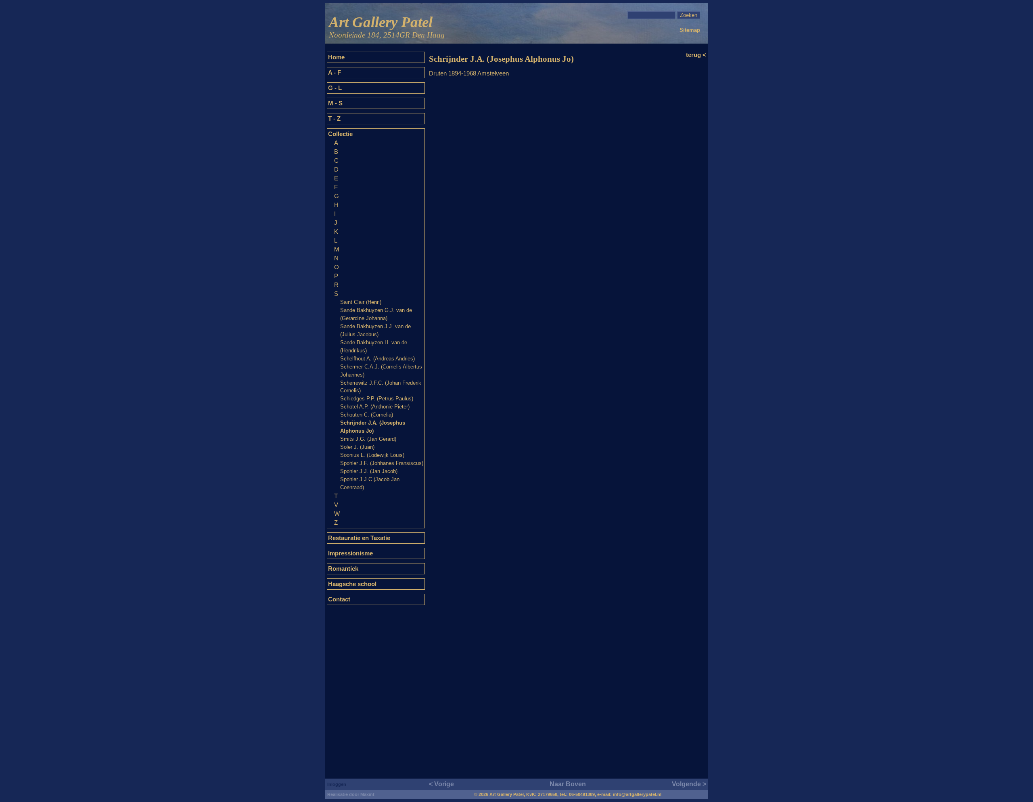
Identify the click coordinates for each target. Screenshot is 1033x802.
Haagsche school (352, 584)
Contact (339, 599)
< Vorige (441, 784)
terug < (696, 55)
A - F (334, 72)
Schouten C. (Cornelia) (366, 415)
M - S (335, 103)
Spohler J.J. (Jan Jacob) (368, 471)
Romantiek (343, 568)
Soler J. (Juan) (357, 447)
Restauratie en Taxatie (359, 538)
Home (336, 57)
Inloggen (336, 784)
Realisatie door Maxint (350, 794)
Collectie (340, 134)
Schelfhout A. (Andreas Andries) (377, 359)
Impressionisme (350, 553)
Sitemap (690, 30)
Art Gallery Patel (387, 26)
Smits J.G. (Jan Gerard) (368, 439)
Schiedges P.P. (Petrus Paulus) (376, 399)
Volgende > (689, 784)
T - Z (334, 118)
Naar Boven (568, 784)
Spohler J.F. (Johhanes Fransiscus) (381, 463)
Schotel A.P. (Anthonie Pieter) (375, 407)
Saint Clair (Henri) (360, 302)
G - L (335, 88)
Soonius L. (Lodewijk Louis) (372, 455)
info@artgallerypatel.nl (637, 794)
